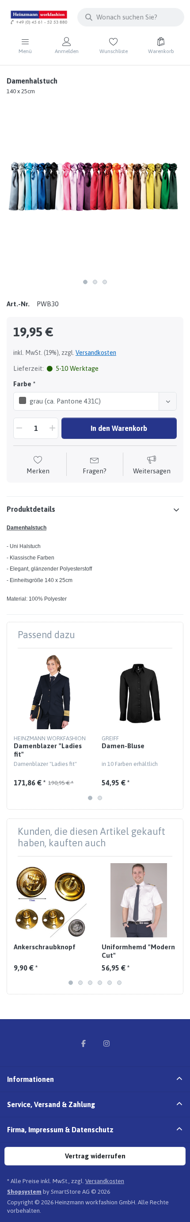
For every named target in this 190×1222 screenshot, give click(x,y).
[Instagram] (106, 1043)
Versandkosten (96, 352)
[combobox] (130, 17)
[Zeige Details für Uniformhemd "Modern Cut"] (139, 900)
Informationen (30, 1079)
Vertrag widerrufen (95, 1156)
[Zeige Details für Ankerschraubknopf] (51, 900)
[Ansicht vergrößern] (95, 186)
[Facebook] (83, 1043)
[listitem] (95, 186)
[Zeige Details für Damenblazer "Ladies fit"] (51, 692)
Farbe (22, 384)
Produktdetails (31, 509)
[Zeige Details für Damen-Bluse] (139, 692)
